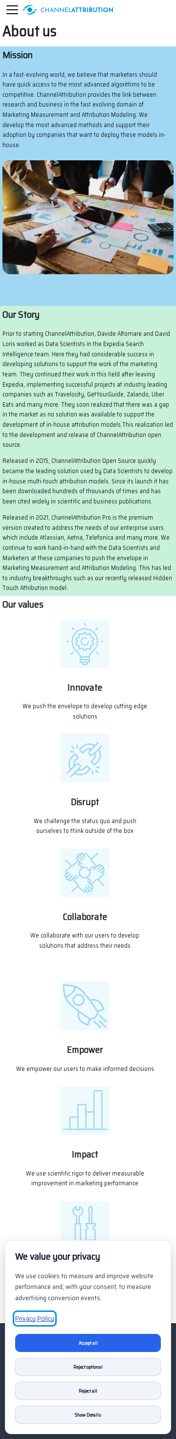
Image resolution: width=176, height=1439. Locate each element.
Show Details (88, 1414)
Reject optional (88, 1367)
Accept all (88, 1343)
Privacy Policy (34, 1318)
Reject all (88, 1391)
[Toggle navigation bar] (12, 9)
